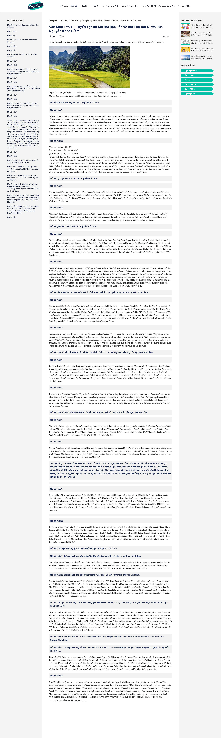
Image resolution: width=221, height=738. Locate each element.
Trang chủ (53, 21)
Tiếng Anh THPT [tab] (148, 6)
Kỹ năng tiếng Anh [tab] (167, 6)
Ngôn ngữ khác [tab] (185, 6)
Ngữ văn (64, 21)
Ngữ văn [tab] (74, 6)
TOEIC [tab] (95, 6)
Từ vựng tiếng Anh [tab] (110, 6)
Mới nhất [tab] (64, 6)
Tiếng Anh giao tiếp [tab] (130, 6)
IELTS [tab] (84, 6)
